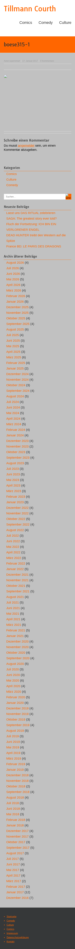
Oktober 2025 (15, 318)
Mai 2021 (12, 613)
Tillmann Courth (30, 8)
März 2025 (13, 357)
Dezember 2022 (17, 507)
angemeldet (26, 145)
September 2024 (17, 390)
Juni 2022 (13, 541)
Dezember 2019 (17, 708)
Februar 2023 (15, 496)
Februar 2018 (15, 820)
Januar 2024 (15, 435)
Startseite (11, 916)
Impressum (12, 933)
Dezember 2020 (17, 641)
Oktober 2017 (15, 842)
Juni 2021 (13, 608)
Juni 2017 (13, 864)
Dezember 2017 (17, 831)
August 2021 (15, 597)
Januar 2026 (15, 301)
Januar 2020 (15, 703)
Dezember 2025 (17, 307)
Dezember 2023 (17, 441)
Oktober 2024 (15, 385)
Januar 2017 (15, 892)
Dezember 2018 (17, 775)
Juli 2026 (12, 268)
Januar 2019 (15, 769)
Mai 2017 (12, 870)
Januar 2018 (15, 825)
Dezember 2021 (17, 574)
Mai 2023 (12, 480)
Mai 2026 (12, 279)
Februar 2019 (15, 764)
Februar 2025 (15, 363)
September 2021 (17, 591)
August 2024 (15, 396)
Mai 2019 (12, 747)
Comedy (46, 22)
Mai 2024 (12, 413)
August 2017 (15, 853)
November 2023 (17, 446)
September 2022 (17, 524)
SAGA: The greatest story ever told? (31, 218)
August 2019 (15, 730)
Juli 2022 (12, 535)
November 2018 (17, 781)
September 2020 (17, 658)
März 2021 (13, 625)
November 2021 (17, 580)
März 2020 (13, 691)
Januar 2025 (15, 368)
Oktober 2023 (15, 452)
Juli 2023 (12, 468)
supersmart (14, 61)
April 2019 (13, 753)
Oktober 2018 (15, 786)
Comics (25, 22)
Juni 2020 (13, 675)
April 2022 (13, 552)
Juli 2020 (12, 669)
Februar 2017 (15, 886)
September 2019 (17, 725)
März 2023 (13, 491)
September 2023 (17, 457)
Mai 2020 (12, 680)
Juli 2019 (12, 736)
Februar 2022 (15, 563)
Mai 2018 (12, 814)
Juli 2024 (12, 402)
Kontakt (10, 941)
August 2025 (15, 329)
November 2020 (17, 647)
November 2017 (17, 836)
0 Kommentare (47, 61)
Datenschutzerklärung (18, 937)
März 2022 (13, 558)
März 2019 (13, 758)
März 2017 (13, 881)
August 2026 (15, 262)
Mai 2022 (12, 547)
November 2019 (17, 714)
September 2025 (17, 324)
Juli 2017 (12, 859)
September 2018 (17, 792)
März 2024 (13, 424)
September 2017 (17, 847)
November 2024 (17, 379)
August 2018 (15, 797)
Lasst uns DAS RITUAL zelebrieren (30, 213)
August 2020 (15, 664)
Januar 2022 (15, 569)
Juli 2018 (12, 803)
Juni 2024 (13, 407)
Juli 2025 (12, 335)
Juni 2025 (13, 340)
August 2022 (15, 530)
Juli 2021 (12, 602)
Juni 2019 (13, 742)
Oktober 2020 (15, 652)
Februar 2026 (15, 296)
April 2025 (13, 351)
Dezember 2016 (17, 898)
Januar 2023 (15, 502)
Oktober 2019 (15, 719)
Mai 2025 (12, 346)
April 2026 (13, 285)
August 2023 (15, 463)
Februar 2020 (15, 697)
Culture (65, 22)
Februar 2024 (15, 429)
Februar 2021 (15, 630)
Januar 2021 (15, 636)
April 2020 (13, 686)
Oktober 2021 (15, 586)
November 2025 (17, 312)
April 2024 (13, 418)
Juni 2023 (13, 474)
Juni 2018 (13, 808)
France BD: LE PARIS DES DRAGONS (33, 246)
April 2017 (13, 875)
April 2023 (13, 485)
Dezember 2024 (17, 374)
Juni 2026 (13, 273)
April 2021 (13, 619)
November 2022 (17, 513)
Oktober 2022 (15, 519)
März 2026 (13, 290)
